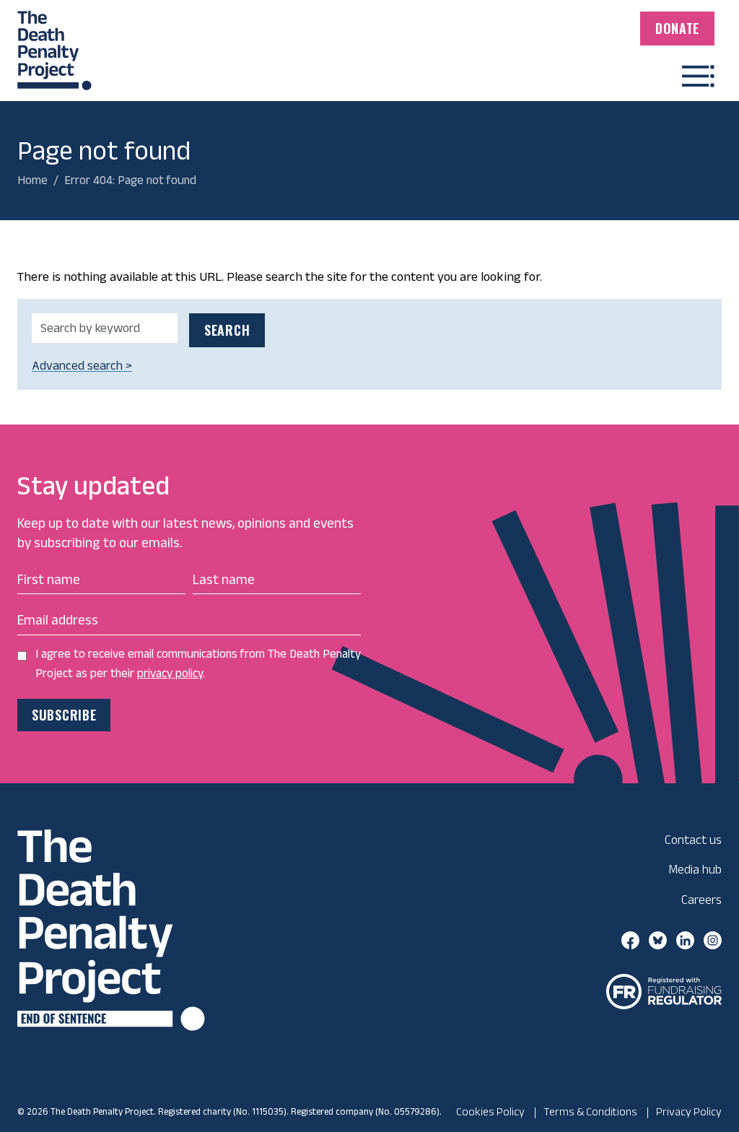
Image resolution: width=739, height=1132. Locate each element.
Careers (701, 899)
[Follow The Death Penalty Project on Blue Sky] (658, 939)
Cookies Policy (490, 1111)
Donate (677, 28)
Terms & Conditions (590, 1111)
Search (227, 330)
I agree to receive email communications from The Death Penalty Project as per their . (198, 663)
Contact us (693, 839)
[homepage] (54, 44)
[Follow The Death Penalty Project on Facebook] (630, 939)
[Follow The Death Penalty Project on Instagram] (713, 939)
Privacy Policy (689, 1111)
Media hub (695, 868)
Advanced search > (82, 365)
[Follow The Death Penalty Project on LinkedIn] (685, 939)
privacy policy (170, 672)
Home (32, 179)
